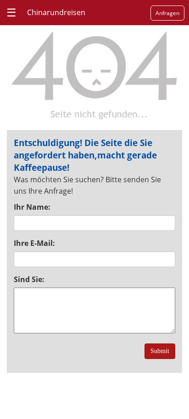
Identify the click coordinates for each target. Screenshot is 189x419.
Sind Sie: (29, 279)
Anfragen (167, 13)
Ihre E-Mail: (34, 243)
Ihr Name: (32, 207)
